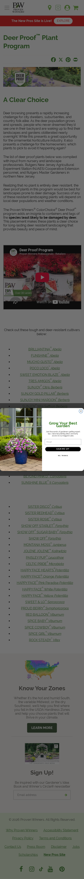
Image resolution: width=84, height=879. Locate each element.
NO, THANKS (63, 455)
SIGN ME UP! (62, 449)
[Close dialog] (81, 411)
